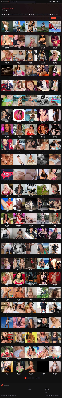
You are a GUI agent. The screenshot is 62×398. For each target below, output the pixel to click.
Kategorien (59, 1)
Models (54, 1)
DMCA (46, 390)
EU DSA (46, 392)
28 (36, 377)
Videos (50, 1)
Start (2, 6)
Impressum (46, 386)
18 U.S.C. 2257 (47, 389)
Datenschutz (47, 388)
